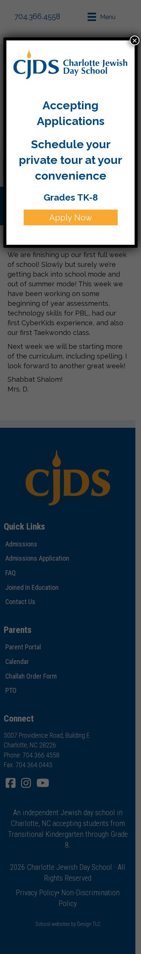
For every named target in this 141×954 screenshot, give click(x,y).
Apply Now (70, 217)
